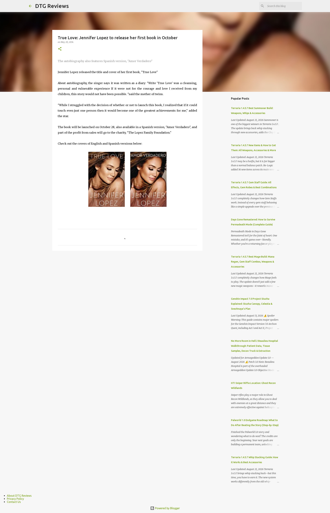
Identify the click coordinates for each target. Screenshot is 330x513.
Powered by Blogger (167, 508)
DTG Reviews (52, 6)
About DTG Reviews (19, 495)
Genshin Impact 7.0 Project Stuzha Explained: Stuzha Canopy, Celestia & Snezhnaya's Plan (251, 303)
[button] (60, 49)
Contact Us (14, 501)
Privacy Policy (15, 498)
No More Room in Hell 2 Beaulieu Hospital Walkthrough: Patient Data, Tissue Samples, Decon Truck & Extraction (254, 346)
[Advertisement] (220, 148)
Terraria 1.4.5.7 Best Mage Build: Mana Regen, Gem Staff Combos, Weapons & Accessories (252, 261)
